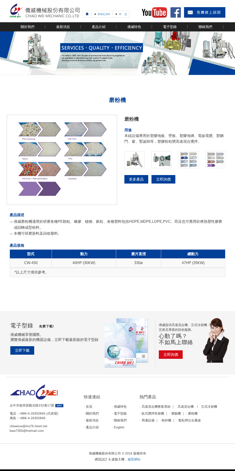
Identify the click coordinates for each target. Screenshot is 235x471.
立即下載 (22, 350)
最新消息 (92, 420)
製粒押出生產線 (189, 420)
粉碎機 (166, 420)
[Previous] (87, 14)
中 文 (122, 14)
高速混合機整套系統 (156, 406)
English (119, 427)
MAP (59, 405)
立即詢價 (163, 179)
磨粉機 (193, 413)
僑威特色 (120, 406)
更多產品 (136, 179)
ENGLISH (103, 14)
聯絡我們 (120, 420)
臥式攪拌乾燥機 (153, 413)
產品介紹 (92, 427)
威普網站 (134, 459)
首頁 (89, 406)
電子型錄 (120, 413)
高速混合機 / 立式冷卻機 (197, 406)
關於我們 (92, 413)
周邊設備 (148, 420)
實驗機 (176, 413)
